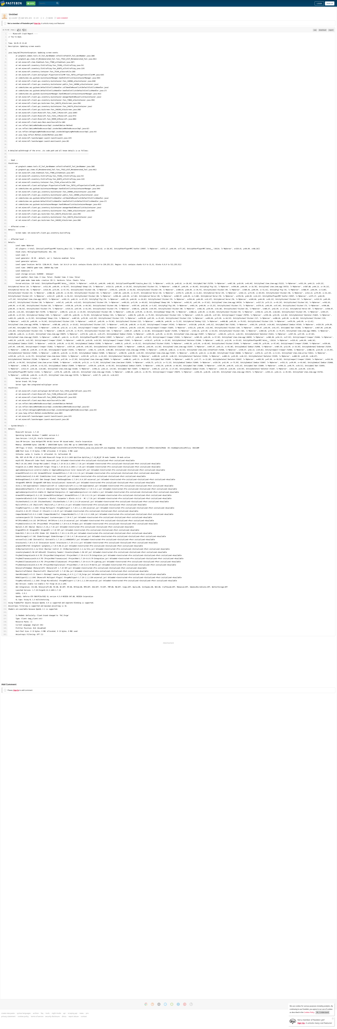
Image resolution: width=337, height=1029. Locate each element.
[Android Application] (171, 1004)
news (82, 1013)
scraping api (72, 1013)
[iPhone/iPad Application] (158, 1004)
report (331, 30)
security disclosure (52, 1016)
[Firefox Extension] (152, 1004)
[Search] (57, 3)
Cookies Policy (309, 1012)
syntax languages (24, 1013)
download (322, 30)
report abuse (73, 1016)
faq (42, 1013)
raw (315, 30)
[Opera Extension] (184, 1004)
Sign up (329, 3)
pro (87, 1013)
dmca (64, 1016)
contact (84, 1016)
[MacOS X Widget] (178, 1004)
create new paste (8, 1013)
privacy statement (8, 1016)
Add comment (62, 18)
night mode (56, 1013)
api (64, 1013)
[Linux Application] (191, 1004)
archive (36, 1013)
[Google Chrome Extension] (146, 1004)
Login (319, 3)
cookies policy (23, 1016)
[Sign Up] (293, 1021)
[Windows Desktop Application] (165, 1004)
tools (47, 1013)
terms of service (37, 1016)
